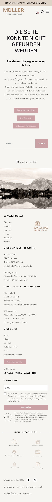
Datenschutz (9, 487)
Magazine (8, 237)
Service (7, 241)
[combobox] (19, 143)
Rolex (6, 335)
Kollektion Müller (11, 347)
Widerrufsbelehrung (12, 493)
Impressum (27, 493)
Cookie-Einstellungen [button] (26, 487)
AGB (40, 487)
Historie (7, 234)
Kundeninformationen (13, 354)
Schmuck (7, 343)
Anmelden (26, 407)
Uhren (6, 339)
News (6, 350)
